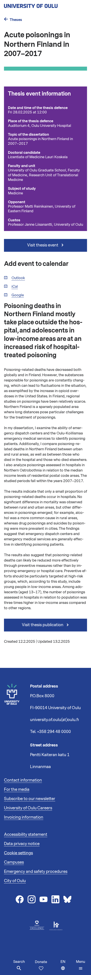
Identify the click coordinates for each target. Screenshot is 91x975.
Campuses (14, 862)
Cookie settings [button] (18, 853)
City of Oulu (15, 881)
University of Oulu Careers (28, 808)
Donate (41, 962)
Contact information (23, 780)
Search (19, 961)
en (67, 967)
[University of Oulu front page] (41, 4)
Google (17, 295)
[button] (80, 965)
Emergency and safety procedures (35, 871)
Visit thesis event (43, 245)
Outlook (18, 278)
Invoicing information (23, 817)
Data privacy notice (22, 844)
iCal (14, 286)
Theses (16, 19)
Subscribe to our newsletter (29, 799)
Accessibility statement (25, 834)
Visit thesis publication (43, 625)
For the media (16, 789)
